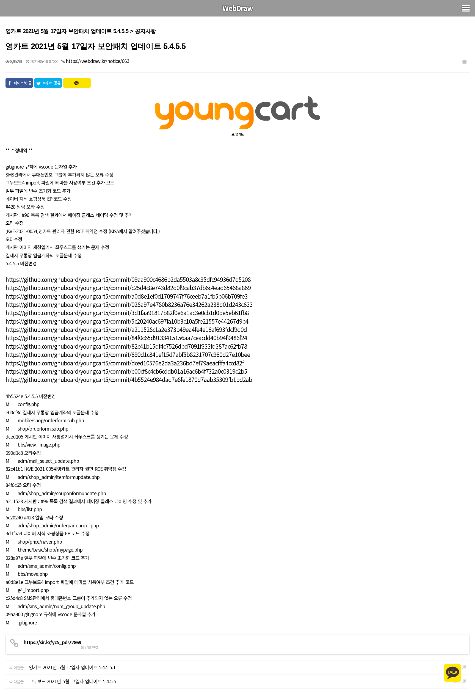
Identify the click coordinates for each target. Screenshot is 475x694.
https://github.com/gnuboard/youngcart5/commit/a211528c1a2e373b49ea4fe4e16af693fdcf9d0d (126, 329)
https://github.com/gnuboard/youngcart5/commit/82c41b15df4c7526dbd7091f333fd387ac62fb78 (126, 346)
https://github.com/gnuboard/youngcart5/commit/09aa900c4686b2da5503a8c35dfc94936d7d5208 (128, 279)
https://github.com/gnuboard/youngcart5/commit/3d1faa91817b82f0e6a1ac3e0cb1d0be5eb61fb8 (127, 313)
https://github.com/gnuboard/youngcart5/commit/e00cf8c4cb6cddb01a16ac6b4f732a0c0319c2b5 (126, 371)
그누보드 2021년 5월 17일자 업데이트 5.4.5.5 (72, 681)
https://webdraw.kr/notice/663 (97, 60)
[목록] (464, 62)
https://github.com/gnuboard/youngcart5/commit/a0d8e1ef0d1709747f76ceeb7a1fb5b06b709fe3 (126, 296)
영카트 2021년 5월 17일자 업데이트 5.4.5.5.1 (72, 667)
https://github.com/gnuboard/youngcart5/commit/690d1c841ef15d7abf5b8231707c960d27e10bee (127, 354)
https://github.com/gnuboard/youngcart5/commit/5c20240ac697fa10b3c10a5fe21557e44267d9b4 (126, 321)
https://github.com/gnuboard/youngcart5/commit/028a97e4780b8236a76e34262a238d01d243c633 (129, 304)
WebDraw (237, 8)
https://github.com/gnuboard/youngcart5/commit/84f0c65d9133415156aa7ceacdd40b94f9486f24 (126, 338)
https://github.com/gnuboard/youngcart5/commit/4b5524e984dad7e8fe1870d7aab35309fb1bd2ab (128, 379)
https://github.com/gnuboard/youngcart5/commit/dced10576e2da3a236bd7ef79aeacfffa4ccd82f (124, 363)
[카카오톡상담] (452, 672)
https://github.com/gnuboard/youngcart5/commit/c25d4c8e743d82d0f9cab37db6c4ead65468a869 (128, 287)
